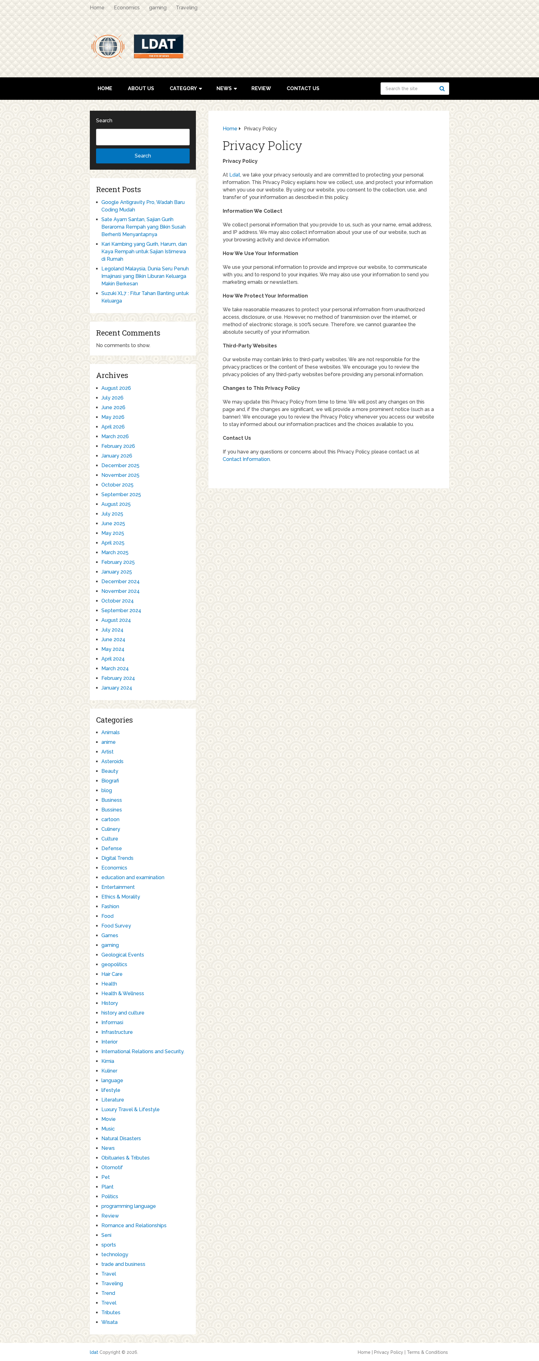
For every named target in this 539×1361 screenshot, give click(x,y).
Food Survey (116, 926)
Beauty (109, 771)
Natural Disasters (121, 1138)
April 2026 (113, 427)
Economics (127, 8)
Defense (111, 848)
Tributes (110, 1312)
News (224, 88)
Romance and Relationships (134, 1225)
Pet (105, 1177)
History (109, 1003)
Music (108, 1129)
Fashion (110, 906)
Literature (112, 1100)
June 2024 (113, 639)
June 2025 (113, 523)
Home (97, 8)
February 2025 (118, 562)
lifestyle (110, 1090)
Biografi (110, 781)
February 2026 (118, 446)
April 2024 (113, 659)
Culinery (110, 829)
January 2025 (116, 572)
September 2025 (121, 494)
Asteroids (112, 761)
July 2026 (112, 398)
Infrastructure (117, 1032)
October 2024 (117, 601)
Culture (109, 839)
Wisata (109, 1322)
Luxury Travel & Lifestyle (130, 1109)
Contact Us (303, 88)
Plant (107, 1187)
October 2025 (117, 485)
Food (107, 916)
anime (108, 742)
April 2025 (112, 543)
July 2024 (112, 630)
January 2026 (116, 456)
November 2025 (120, 475)
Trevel (108, 1303)
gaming (158, 8)
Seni (106, 1235)
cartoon (110, 819)
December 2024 (120, 581)
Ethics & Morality (120, 897)
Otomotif (112, 1167)
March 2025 (115, 552)
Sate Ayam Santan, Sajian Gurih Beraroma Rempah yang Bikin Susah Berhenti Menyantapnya (143, 226)
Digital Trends (117, 858)
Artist (107, 752)
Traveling (186, 8)
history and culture (122, 1013)
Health (109, 984)
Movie (108, 1119)
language (112, 1080)
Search (443, 88)
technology (114, 1254)
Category (183, 88)
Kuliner (109, 1071)
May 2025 (112, 533)
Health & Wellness (122, 993)
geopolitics (114, 964)
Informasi (112, 1022)
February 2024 (118, 678)
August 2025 (116, 504)
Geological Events (122, 955)
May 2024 (112, 649)
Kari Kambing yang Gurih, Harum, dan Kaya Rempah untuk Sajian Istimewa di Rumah (144, 251)
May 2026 (112, 417)
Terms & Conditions (427, 1352)
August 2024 (116, 620)
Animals (110, 732)
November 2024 (120, 591)
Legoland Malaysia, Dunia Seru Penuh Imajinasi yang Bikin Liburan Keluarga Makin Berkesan (145, 276)
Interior (109, 1042)
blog (106, 790)
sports (108, 1245)
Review (261, 88)
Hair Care (112, 974)
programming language (128, 1206)
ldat (94, 1352)
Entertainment (118, 887)
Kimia (107, 1061)
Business (111, 800)
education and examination (132, 877)
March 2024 (115, 668)
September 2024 (121, 610)
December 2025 (120, 465)
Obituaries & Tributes (125, 1158)
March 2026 (115, 436)
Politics (109, 1196)
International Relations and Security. (142, 1051)
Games (109, 935)
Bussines (111, 810)
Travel (108, 1274)
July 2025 (112, 514)
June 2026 (113, 407)
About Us (141, 88)
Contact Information (246, 459)
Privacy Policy (388, 1352)
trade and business (123, 1264)
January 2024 (116, 688)
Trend (108, 1293)
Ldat (234, 175)
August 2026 (116, 388)
